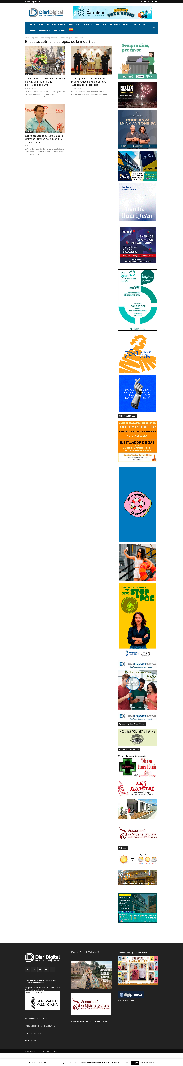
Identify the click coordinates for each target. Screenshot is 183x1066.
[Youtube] (156, 1)
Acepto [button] (135, 1063)
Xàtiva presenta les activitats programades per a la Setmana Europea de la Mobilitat (88, 81)
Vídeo (125, 24)
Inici (31, 24)
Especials (43, 30)
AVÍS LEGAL (30, 1041)
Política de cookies (79, 1021)
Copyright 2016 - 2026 (37, 1019)
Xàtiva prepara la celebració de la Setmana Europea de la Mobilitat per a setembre (44, 139)
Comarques (57, 24)
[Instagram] (145, 1)
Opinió (32, 30)
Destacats (29, 74)
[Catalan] (72, 31)
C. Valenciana (138, 24)
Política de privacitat (98, 1021)
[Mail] (149, 1)
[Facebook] (141, 1)
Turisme (114, 24)
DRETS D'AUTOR (33, 1033)
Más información (147, 1062)
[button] (154, 28)
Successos (44, 24)
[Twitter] (152, 1)
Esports (73, 24)
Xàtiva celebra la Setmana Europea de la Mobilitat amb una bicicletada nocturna (45, 81)
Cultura (86, 24)
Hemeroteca (60, 30)
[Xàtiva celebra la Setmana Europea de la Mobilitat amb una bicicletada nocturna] (45, 60)
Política (100, 24)
